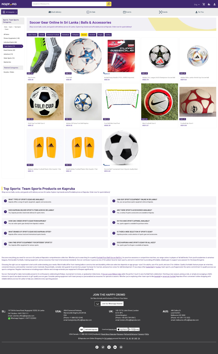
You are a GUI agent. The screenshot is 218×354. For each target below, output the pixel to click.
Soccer (84, 35)
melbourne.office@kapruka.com (187, 320)
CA (139, 338)
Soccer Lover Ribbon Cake (111, 274)
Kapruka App (112, 329)
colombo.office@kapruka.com (23, 316)
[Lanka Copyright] (79, 338)
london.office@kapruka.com (130, 320)
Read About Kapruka (108, 334)
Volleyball (75, 35)
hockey (158, 267)
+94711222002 (30, 318)
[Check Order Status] (209, 5)
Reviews (120, 334)
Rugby (100, 35)
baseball (157, 276)
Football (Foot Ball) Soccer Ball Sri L (109, 257)
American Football (53, 35)
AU (130, 338)
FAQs (147, 334)
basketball (150, 267)
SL (127, 338)
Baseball (92, 35)
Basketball (65, 35)
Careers (141, 334)
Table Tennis (32, 35)
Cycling (108, 35)
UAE (135, 338)
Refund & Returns (130, 334)
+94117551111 (22, 313)
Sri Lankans (108, 338)
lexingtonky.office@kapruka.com (80, 320)
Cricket (42, 35)
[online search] (108, 4)
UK (133, 338)
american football (169, 276)
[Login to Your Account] (214, 5)
